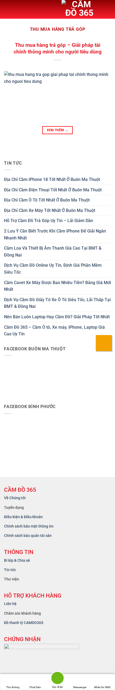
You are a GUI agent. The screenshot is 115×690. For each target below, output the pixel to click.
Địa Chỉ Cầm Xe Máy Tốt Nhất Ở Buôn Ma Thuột (49, 210)
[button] (8, 9)
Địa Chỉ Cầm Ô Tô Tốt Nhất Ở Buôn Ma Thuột (47, 200)
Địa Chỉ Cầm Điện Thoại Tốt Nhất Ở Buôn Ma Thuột (53, 189)
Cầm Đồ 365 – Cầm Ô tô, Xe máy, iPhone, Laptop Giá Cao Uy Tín (54, 331)
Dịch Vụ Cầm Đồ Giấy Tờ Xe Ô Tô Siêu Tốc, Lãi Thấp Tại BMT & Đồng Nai (57, 303)
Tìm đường (13, 687)
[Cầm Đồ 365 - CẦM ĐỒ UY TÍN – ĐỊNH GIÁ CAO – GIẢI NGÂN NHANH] (84, 9)
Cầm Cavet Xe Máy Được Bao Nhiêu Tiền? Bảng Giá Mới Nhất (57, 286)
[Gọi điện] (57, 679)
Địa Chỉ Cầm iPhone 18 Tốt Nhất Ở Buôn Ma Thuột (52, 179)
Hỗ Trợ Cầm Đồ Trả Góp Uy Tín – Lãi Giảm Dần (48, 220)
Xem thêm (57, 130)
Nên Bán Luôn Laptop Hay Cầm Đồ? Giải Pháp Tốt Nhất (57, 316)
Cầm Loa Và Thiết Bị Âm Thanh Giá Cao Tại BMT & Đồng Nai (52, 252)
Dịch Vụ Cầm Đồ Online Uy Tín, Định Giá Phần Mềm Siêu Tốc (53, 269)
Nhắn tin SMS (102, 687)
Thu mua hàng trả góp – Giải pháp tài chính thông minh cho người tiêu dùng (58, 48)
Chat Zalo (35, 687)
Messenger (80, 687)
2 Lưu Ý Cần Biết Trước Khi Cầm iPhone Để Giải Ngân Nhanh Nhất (55, 234)
